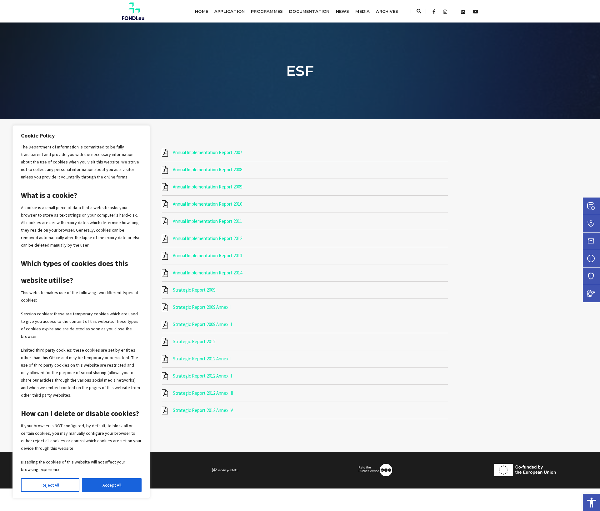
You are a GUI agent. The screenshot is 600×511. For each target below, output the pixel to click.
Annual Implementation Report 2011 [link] (207, 221)
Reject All (50, 485)
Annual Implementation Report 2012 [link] (207, 238)
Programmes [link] (267, 11)
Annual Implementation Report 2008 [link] (207, 170)
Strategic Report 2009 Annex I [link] (202, 307)
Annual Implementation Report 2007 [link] (207, 152)
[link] (591, 502)
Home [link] (201, 11)
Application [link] (229, 11)
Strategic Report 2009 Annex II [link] (202, 324)
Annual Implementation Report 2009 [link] (207, 187)
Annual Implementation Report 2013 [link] (207, 255)
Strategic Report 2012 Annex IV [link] (203, 410)
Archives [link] (387, 11)
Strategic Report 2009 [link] (194, 290)
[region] (81, 311)
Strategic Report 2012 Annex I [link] (202, 359)
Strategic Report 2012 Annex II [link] (202, 376)
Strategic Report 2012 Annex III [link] (203, 393)
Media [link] (362, 11)
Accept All (111, 485)
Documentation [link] (309, 11)
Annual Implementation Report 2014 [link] (207, 273)
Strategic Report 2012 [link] (194, 341)
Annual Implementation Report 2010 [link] (207, 204)
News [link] (342, 11)
